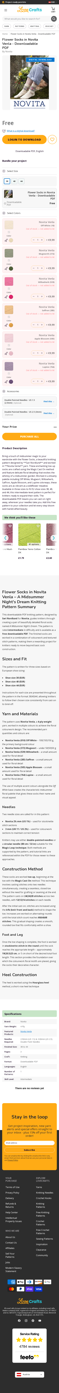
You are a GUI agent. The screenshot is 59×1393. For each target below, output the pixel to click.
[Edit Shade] (9, 240)
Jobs (7, 1262)
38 (7, 181)
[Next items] (53, 538)
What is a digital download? (21, 130)
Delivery (9, 1198)
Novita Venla (26, 1031)
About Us (10, 1237)
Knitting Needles (44, 1192)
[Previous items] (5, 538)
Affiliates (9, 1248)
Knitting (34, 26)
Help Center (11, 1212)
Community (42, 1255)
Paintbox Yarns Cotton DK (29, 551)
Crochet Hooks (43, 1198)
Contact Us (11, 1242)
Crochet (49, 26)
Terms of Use (12, 1187)
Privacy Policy (13, 1160)
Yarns (39, 1187)
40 (14, 181)
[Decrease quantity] (33, 240)
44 (21, 181)
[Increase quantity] (42, 240)
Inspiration (41, 1244)
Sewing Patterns (44, 1238)
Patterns (19, 26)
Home (5, 34)
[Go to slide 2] (31, 113)
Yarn (6, 26)
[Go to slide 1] (27, 113)
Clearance (41, 1249)
